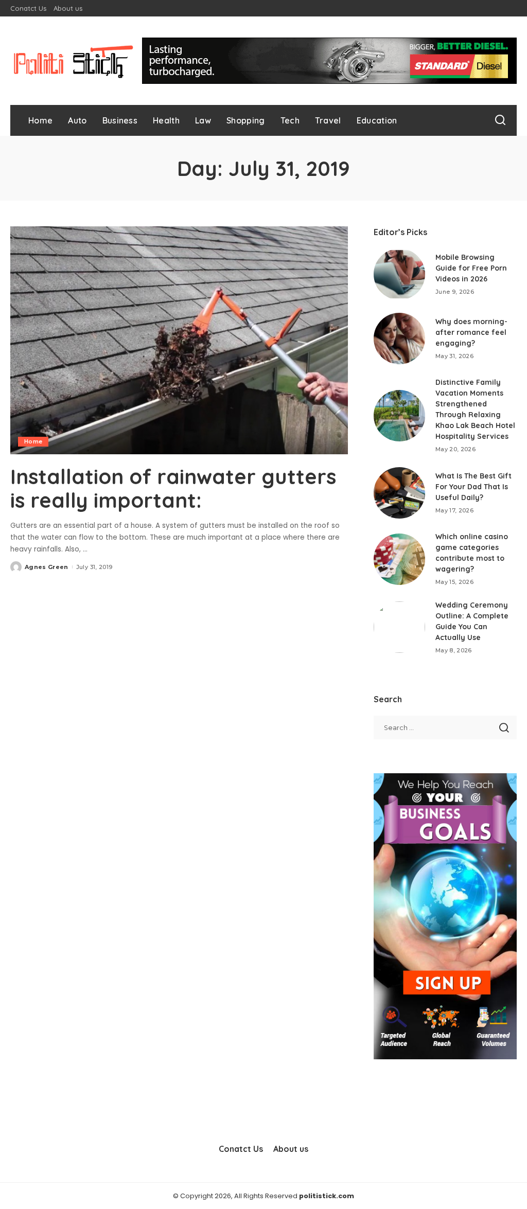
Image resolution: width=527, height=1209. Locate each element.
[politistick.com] (73, 60)
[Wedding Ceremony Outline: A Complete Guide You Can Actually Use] (399, 627)
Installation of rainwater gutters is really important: (173, 488)
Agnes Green (46, 567)
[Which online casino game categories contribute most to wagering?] (399, 559)
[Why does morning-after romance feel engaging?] (399, 338)
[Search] (500, 120)
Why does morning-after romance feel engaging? (471, 332)
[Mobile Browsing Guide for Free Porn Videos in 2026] (399, 274)
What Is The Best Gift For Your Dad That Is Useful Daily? (473, 486)
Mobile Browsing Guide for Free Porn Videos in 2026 (471, 268)
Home (33, 441)
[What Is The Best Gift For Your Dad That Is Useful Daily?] (399, 493)
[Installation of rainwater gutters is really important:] (179, 340)
